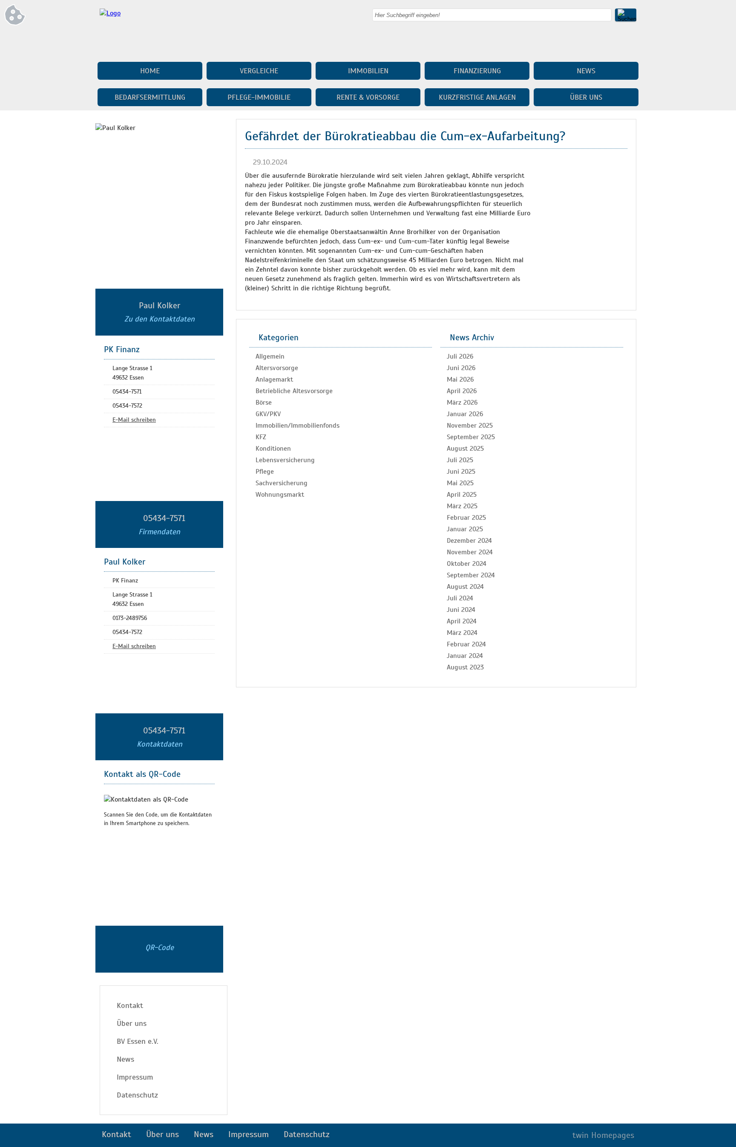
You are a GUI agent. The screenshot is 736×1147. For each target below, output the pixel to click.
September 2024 (471, 575)
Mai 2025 (460, 483)
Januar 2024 (465, 656)
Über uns (586, 97)
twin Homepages (603, 1135)
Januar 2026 (465, 414)
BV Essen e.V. (137, 1041)
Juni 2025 (461, 471)
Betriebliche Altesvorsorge (294, 391)
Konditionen (273, 448)
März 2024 (462, 633)
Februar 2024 (466, 644)
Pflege (265, 471)
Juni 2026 (461, 368)
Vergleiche (259, 70)
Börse (264, 402)
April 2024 (462, 621)
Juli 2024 (460, 598)
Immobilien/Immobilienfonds (297, 425)
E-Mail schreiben (134, 419)
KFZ (261, 437)
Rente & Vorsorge (368, 97)
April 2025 (462, 494)
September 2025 (471, 437)
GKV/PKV (268, 414)
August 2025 (465, 448)
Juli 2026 (460, 356)
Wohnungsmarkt (280, 494)
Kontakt (130, 1005)
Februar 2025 (466, 517)
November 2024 (470, 552)
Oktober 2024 (466, 563)
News (586, 70)
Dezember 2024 (469, 540)
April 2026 (462, 391)
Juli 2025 (460, 460)
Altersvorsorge (277, 368)
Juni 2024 (461, 609)
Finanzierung (477, 70)
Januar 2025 (465, 529)
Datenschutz (137, 1095)
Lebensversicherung (285, 460)
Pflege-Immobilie (258, 97)
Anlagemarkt (274, 379)
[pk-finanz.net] (110, 13)
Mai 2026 (460, 379)
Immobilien (368, 70)
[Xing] (630, 42)
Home (150, 70)
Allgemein (270, 356)
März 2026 (462, 402)
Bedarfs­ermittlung (150, 97)
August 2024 (465, 586)
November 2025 (470, 425)
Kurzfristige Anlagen (477, 97)
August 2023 (465, 667)
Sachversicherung (282, 483)
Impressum (135, 1077)
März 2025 (462, 506)
